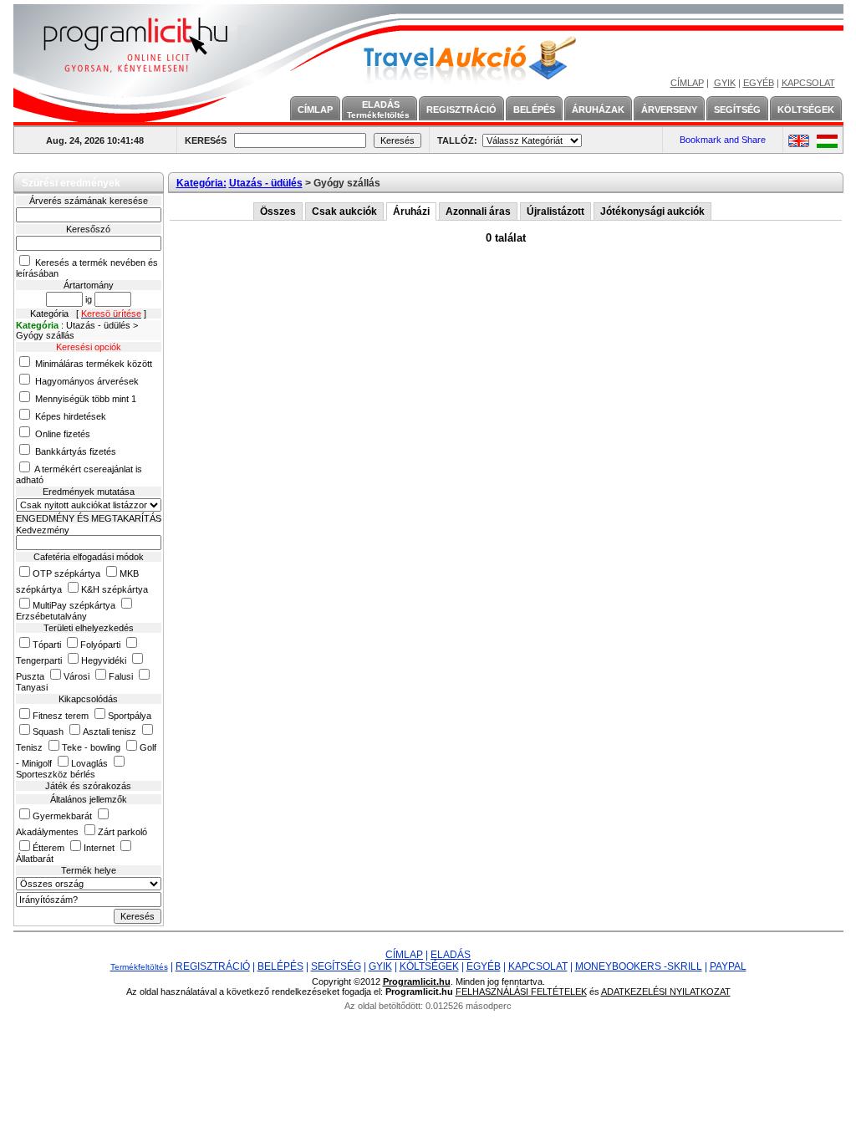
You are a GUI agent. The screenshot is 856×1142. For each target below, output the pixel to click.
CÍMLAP (687, 83)
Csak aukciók (344, 211)
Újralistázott (555, 211)
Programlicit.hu (417, 981)
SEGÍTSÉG (737, 110)
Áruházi (411, 211)
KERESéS (206, 140)
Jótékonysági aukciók (652, 211)
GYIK (725, 83)
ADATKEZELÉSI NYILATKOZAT (666, 992)
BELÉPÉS (534, 110)
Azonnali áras (478, 211)
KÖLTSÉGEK (805, 110)
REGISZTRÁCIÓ (461, 110)
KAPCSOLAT (808, 83)
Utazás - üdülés (266, 183)
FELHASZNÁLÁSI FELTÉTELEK (521, 992)
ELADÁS (378, 109)
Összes (278, 211)
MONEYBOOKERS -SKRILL (638, 966)
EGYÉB (758, 83)
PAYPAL (728, 966)
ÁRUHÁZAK (598, 110)
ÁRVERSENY (669, 110)
